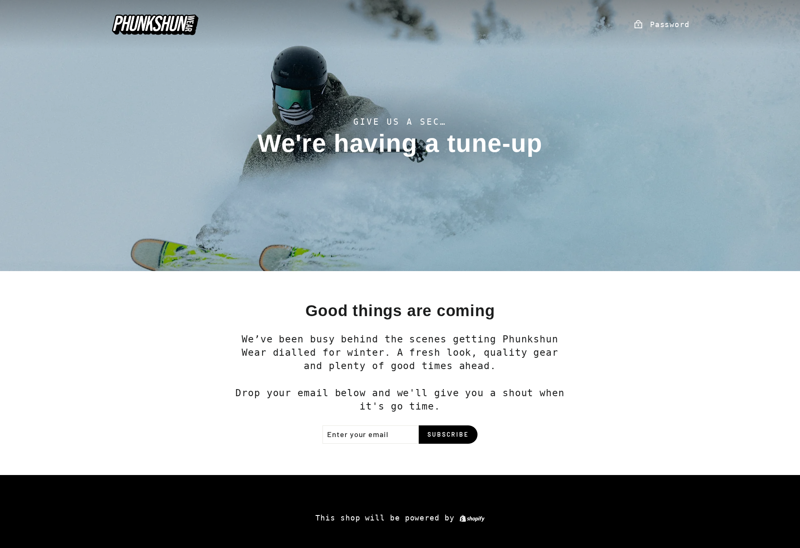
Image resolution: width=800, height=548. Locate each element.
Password (670, 24)
